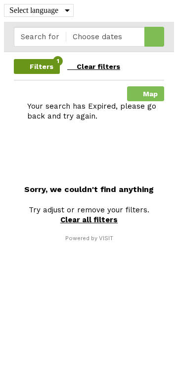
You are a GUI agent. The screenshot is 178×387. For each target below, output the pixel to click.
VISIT (106, 238)
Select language (33, 10)
